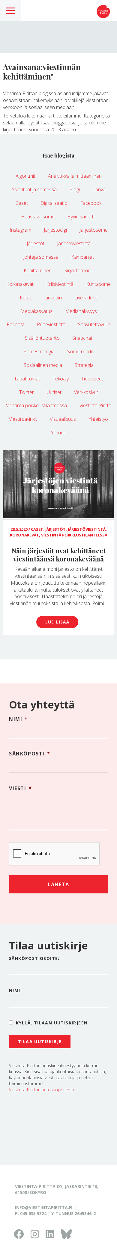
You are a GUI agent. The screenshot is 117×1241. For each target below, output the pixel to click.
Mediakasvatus (36, 311)
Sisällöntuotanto (42, 338)
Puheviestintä (51, 324)
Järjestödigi (55, 230)
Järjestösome (94, 230)
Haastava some (38, 216)
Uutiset (54, 392)
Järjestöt (35, 243)
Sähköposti (29, 754)
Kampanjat (82, 257)
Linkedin (53, 297)
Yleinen (58, 432)
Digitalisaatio (54, 203)
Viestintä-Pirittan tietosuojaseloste (42, 1090)
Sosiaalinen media (43, 365)
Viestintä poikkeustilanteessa (36, 405)
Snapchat (82, 338)
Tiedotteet (92, 378)
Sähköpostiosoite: (34, 958)
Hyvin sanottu (81, 216)
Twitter (26, 392)
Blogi (74, 189)
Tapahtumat (27, 378)
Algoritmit (25, 176)
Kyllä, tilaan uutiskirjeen (52, 1023)
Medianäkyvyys (81, 311)
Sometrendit (80, 351)
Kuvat (26, 297)
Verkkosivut (86, 392)
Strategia (84, 365)
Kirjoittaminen (78, 270)
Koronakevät (20, 284)
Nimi (18, 719)
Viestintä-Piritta (95, 405)
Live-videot (85, 297)
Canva (99, 189)
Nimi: (15, 990)
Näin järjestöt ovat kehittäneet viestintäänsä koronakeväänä (59, 554)
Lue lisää (57, 622)
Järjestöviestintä (74, 243)
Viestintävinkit (23, 419)
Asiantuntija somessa (34, 189)
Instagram (20, 230)
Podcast (15, 324)
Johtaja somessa (40, 257)
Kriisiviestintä (60, 284)
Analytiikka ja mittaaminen (75, 176)
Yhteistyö (98, 419)
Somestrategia (39, 351)
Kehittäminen (38, 270)
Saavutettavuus (94, 324)
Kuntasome (98, 284)
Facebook (90, 203)
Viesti (20, 788)
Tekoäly (60, 378)
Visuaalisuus (63, 419)
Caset (22, 203)
